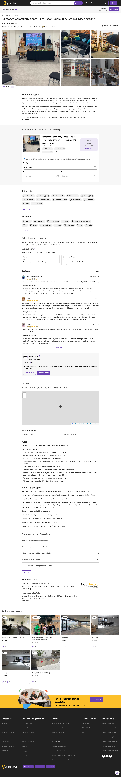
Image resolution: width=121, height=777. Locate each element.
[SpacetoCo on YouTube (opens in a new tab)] (107, 756)
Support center (6, 728)
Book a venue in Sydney (109, 737)
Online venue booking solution (60, 723)
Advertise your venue (58, 732)
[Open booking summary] (86, 3)
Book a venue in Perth (108, 723)
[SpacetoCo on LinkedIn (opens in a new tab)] (110, 756)
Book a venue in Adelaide (109, 728)
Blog (83, 737)
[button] (31, 58)
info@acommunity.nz (59, 478)
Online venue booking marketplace (62, 760)
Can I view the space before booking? (36, 547)
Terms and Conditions (8, 732)
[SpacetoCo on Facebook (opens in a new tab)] (103, 756)
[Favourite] (27, 617)
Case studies (85, 723)
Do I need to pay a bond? (31, 559)
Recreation (25, 746)
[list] (10, 737)
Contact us (5, 750)
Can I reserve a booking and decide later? (37, 566)
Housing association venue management (63, 755)
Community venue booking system (62, 750)
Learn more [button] (25, 600)
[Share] (24, 617)
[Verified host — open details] (15, 9)
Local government (27, 723)
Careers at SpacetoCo (8, 746)
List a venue (25, 751)
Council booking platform (59, 746)
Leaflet (75, 423)
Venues (24, 737)
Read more (25, 119)
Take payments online (58, 728)
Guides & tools (86, 728)
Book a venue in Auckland (109, 732)
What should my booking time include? (36, 553)
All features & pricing (58, 737)
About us (4, 723)
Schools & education (28, 741)
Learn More (25, 588)
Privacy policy (5, 737)
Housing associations (28, 732)
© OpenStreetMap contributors (91, 423)
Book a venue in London (109, 746)
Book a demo (25, 756)
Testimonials (5, 741)
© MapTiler (80, 423)
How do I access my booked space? (35, 541)
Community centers (27, 728)
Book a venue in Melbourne (110, 741)
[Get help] (117, 773)
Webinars (84, 732)
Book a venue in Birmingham (110, 750)
